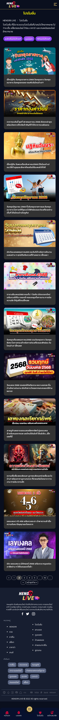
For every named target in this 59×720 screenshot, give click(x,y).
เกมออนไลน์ (14, 682)
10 (45, 577)
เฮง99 (24, 676)
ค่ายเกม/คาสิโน (41, 645)
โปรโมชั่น (23, 20)
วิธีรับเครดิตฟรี (43, 39)
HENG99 (13, 626)
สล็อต (11, 642)
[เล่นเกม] (29, 709)
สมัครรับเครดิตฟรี (13, 39)
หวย (11, 631)
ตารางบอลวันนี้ (16, 670)
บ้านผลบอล (39, 640)
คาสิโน (11, 637)
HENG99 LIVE (9, 20)
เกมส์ (11, 652)
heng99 (35, 664)
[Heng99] (23, 5)
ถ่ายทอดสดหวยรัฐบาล (35, 670)
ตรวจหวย (23, 664)
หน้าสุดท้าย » (32, 582)
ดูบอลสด (29, 39)
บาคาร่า (12, 647)
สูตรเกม (38, 650)
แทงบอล (38, 629)
